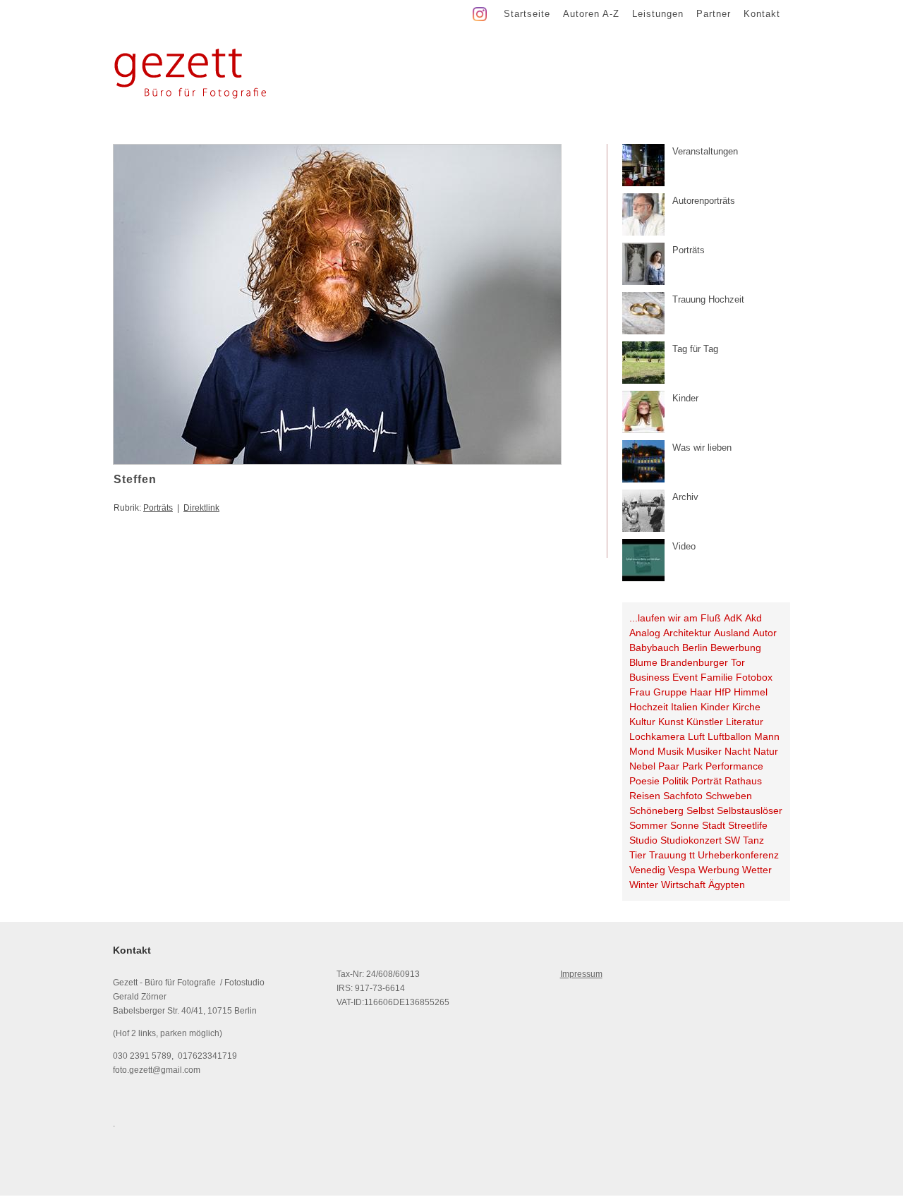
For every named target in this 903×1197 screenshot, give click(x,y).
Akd (753, 618)
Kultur (642, 721)
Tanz (753, 840)
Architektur (687, 632)
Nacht (738, 751)
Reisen (644, 795)
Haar (701, 692)
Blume (643, 662)
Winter (643, 884)
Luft (696, 736)
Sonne (684, 825)
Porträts (158, 508)
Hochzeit (648, 706)
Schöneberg (656, 810)
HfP (723, 692)
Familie (717, 677)
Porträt (706, 780)
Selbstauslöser (749, 810)
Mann (767, 736)
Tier (637, 855)
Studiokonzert (691, 840)
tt (692, 855)
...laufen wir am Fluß (675, 618)
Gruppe (670, 692)
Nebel (642, 766)
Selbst (700, 810)
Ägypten (726, 884)
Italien (684, 706)
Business (649, 677)
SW (732, 840)
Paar (668, 766)
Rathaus (743, 780)
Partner (713, 13)
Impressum (581, 974)
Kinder (715, 706)
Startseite (527, 13)
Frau (639, 692)
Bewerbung (735, 647)
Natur (765, 751)
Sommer (648, 825)
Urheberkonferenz (738, 855)
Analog (644, 632)
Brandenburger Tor (702, 662)
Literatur (744, 721)
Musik (670, 751)
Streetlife (748, 825)
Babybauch (654, 647)
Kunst (671, 721)
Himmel (751, 692)
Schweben (728, 795)
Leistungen (658, 13)
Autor (765, 632)
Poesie (644, 780)
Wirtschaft (683, 884)
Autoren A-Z (591, 13)
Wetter (757, 869)
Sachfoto (683, 795)
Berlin (695, 647)
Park (692, 766)
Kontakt (762, 13)
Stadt (713, 825)
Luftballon (729, 736)
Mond (642, 751)
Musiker (704, 751)
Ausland (732, 632)
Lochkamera (657, 736)
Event (685, 677)
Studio (643, 840)
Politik (675, 780)
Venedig (647, 869)
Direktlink (201, 508)
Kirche (746, 706)
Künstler (704, 721)
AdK (733, 618)
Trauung (667, 855)
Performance (734, 766)
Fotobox (754, 677)
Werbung (718, 869)
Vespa (682, 869)
